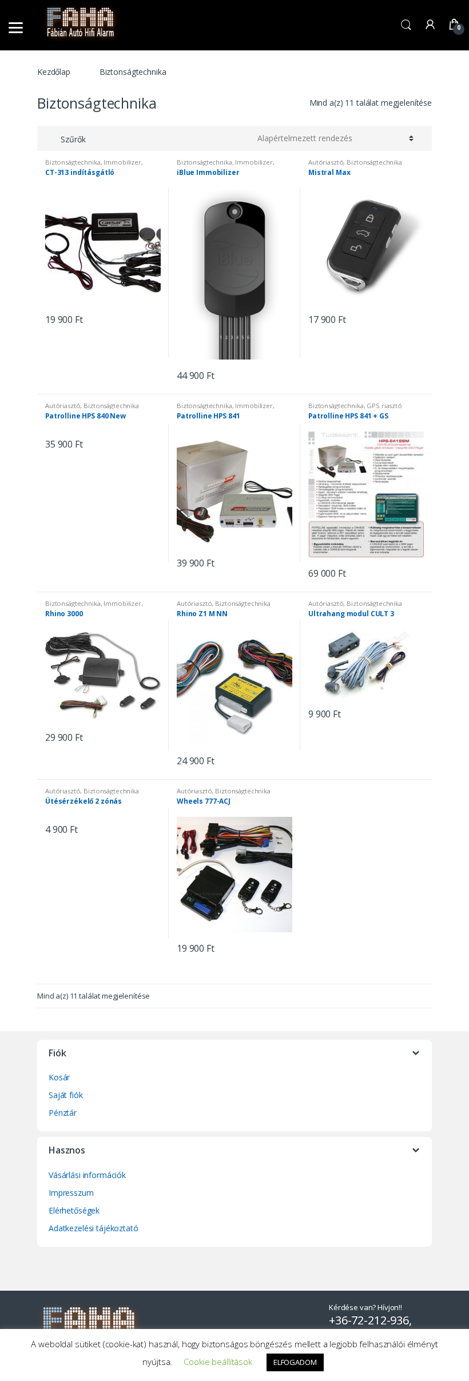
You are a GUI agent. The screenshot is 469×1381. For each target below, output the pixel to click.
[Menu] (15, 27)
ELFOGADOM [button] (295, 1362)
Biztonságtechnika (73, 162)
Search (406, 25)
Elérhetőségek (74, 1210)
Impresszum (71, 1192)
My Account (430, 25)
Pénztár (63, 1112)
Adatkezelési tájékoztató (93, 1228)
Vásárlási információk (87, 1175)
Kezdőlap (53, 71)
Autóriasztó (325, 162)
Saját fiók (66, 1094)
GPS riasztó (384, 405)
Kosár (59, 1077)
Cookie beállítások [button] (218, 1361)
